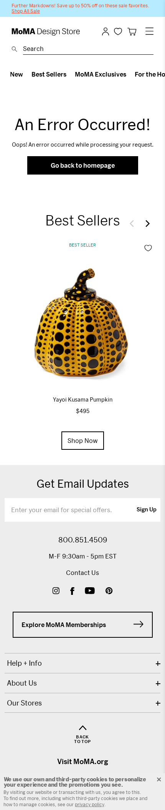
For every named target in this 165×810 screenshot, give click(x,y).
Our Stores (24, 703)
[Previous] (133, 223)
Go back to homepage (83, 165)
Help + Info (24, 663)
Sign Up (147, 510)
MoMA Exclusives (100, 74)
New (16, 74)
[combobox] (88, 49)
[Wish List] (118, 31)
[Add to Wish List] (148, 248)
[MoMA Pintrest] (109, 591)
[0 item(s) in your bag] (131, 31)
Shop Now (83, 440)
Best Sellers (48, 74)
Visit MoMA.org (82, 761)
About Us (22, 683)
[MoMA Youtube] (89, 591)
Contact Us (82, 572)
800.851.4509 (82, 540)
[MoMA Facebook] (72, 591)
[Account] (105, 31)
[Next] (145, 223)
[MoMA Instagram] (56, 591)
